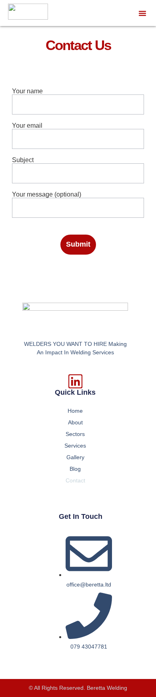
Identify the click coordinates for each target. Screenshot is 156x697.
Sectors (75, 434)
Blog (75, 469)
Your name (27, 91)
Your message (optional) (46, 194)
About (75, 422)
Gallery (75, 457)
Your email (27, 126)
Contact (75, 480)
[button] (142, 13)
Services (75, 445)
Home (75, 411)
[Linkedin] (75, 381)
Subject (23, 160)
